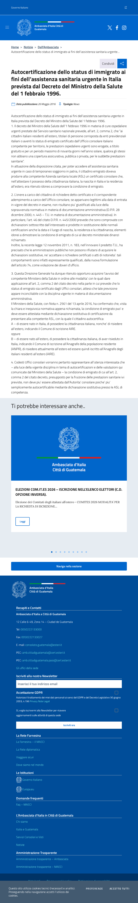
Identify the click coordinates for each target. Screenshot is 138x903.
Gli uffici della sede (27, 668)
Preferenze (94, 888)
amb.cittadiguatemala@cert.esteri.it (43, 652)
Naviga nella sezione (69, 566)
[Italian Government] (19, 779)
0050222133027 (31, 637)
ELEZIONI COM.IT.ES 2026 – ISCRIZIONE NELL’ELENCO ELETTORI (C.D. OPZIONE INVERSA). (68, 492)
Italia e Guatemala (27, 829)
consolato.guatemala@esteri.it (43, 645)
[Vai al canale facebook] (116, 27)
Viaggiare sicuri (25, 757)
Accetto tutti (119, 888)
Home (15, 47)
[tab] (51, 552)
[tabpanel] (69, 481)
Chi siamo (22, 821)
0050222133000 (31, 629)
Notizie (28, 47)
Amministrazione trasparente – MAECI (39, 867)
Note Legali (44, 701)
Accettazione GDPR (29, 692)
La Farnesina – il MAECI (30, 742)
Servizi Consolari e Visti (29, 837)
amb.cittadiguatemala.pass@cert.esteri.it (46, 660)
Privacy (34, 701)
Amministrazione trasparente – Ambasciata (42, 859)
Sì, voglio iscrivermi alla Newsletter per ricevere (41, 710)
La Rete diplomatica (28, 749)
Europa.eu (28, 789)
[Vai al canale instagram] (123, 27)
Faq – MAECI (24, 804)
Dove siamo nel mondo (29, 765)
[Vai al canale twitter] (108, 27)
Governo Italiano (19, 7)
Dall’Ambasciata (48, 47)
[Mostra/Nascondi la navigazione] (7, 27)
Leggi (25, 521)
